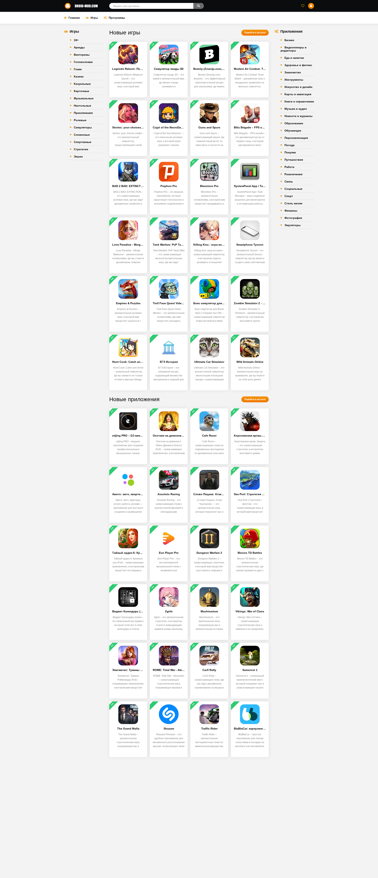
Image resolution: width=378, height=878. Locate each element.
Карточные (81, 91)
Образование (293, 123)
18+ (76, 40)
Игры (94, 17)
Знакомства (292, 72)
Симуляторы (83, 127)
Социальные (293, 188)
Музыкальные (84, 98)
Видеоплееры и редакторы (294, 49)
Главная (74, 17)
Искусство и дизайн (298, 86)
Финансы (290, 210)
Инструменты (293, 79)
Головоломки (83, 62)
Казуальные (82, 83)
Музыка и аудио (295, 108)
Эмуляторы (292, 225)
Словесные (82, 134)
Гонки (78, 69)
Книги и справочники (299, 101)
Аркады (79, 47)
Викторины (82, 54)
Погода (289, 145)
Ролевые (80, 120)
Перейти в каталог (255, 32)
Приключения (83, 112)
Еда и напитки (294, 57)
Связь (288, 181)
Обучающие (292, 130)
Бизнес (289, 40)
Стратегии (81, 149)
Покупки (290, 152)
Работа (289, 167)
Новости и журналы (298, 116)
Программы (117, 17)
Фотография (293, 217)
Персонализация (296, 137)
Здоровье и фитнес (298, 65)
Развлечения (293, 174)
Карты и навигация (297, 94)
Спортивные (82, 142)
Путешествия (293, 159)
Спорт (288, 196)
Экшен (78, 156)
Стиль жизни (293, 203)
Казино (79, 76)
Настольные (82, 105)
